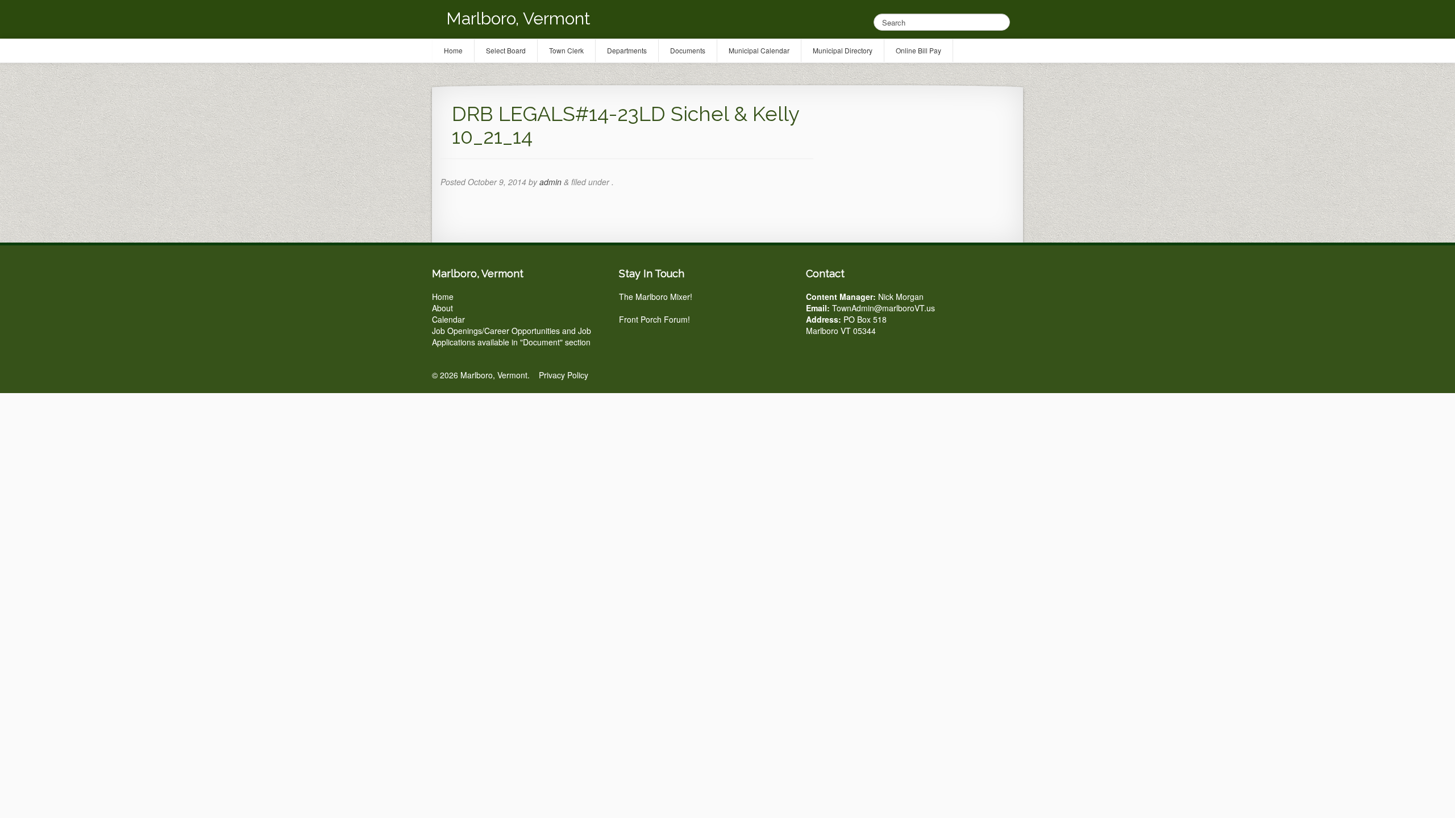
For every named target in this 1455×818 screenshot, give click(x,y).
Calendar (448, 319)
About (442, 308)
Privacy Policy (563, 375)
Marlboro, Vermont (518, 18)
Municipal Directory (842, 50)
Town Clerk (566, 50)
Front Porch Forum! (654, 319)
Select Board (506, 50)
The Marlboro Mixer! (655, 296)
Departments (627, 50)
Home (443, 296)
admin (550, 181)
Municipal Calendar (759, 50)
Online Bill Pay (918, 50)
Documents (687, 50)
